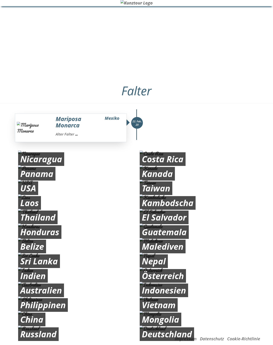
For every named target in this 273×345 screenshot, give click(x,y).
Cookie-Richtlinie (243, 339)
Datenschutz (212, 339)
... (76, 134)
